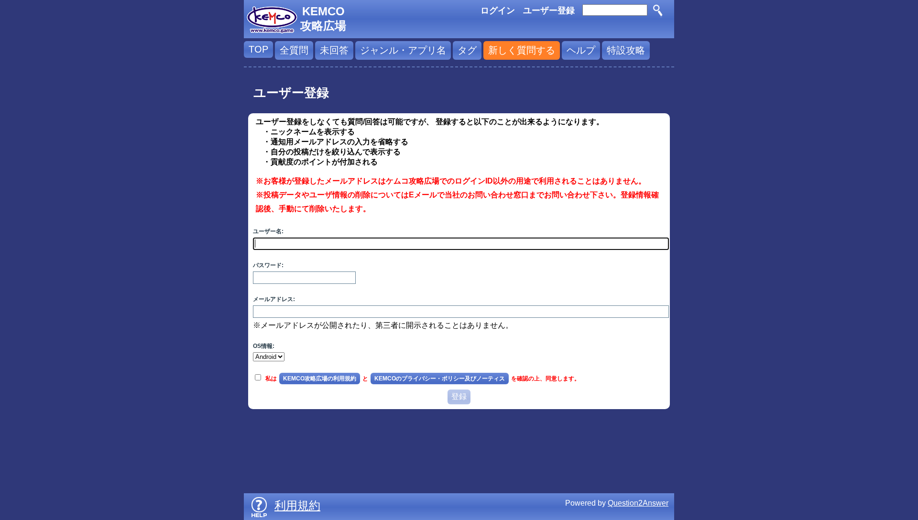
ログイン (498, 10)
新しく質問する (521, 50)
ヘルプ (581, 50)
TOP (258, 49)
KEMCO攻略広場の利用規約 (319, 378)
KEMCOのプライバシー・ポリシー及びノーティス (439, 378)
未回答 (334, 50)
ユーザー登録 (549, 10)
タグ (467, 50)
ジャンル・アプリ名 (403, 50)
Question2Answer (638, 503)
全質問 (294, 50)
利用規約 (297, 505)
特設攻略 (626, 50)
